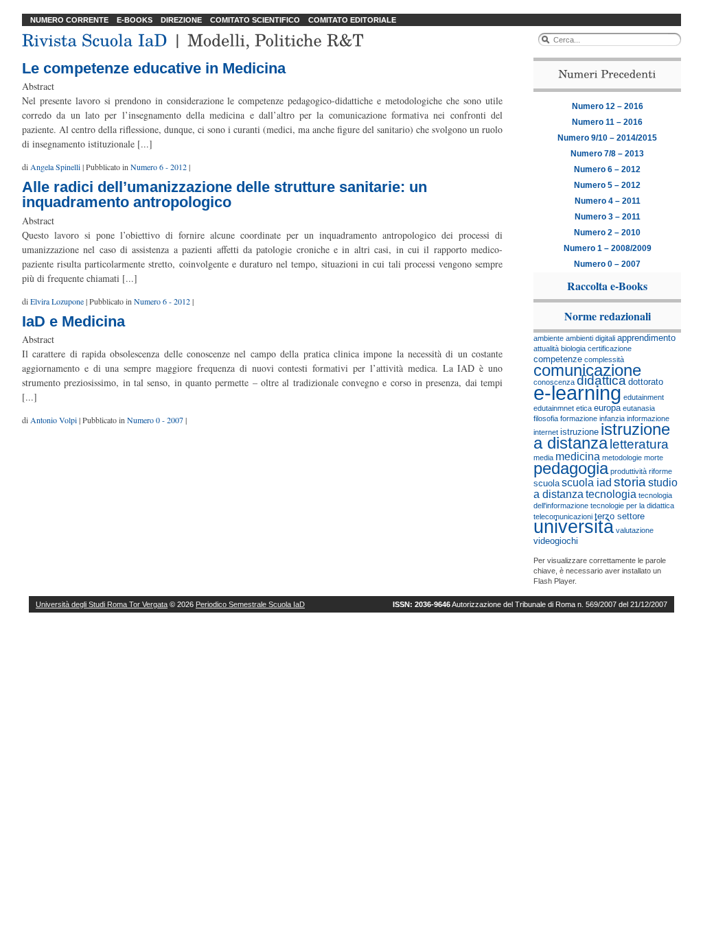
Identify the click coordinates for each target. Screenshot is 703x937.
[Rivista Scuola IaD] (95, 38)
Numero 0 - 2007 (155, 419)
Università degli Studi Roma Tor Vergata (102, 604)
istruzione (579, 432)
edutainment (643, 397)
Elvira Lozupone (57, 301)
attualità (546, 348)
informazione (648, 418)
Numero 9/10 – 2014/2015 (607, 138)
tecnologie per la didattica (632, 505)
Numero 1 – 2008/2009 (608, 248)
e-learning (577, 392)
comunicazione (587, 370)
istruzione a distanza (601, 436)
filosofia (545, 418)
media (543, 457)
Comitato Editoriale (352, 20)
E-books (134, 20)
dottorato (645, 382)
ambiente (548, 338)
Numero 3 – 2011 (608, 217)
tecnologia (611, 494)
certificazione (610, 348)
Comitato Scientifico (255, 20)
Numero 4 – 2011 (608, 201)
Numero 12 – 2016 (607, 106)
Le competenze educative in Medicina (154, 68)
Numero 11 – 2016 (607, 122)
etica (584, 408)
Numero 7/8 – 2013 (607, 153)
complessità (604, 359)
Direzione (181, 20)
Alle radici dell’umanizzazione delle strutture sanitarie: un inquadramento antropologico (224, 194)
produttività (628, 471)
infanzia (612, 418)
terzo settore (620, 516)
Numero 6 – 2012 (607, 169)
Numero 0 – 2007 (607, 264)
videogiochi (555, 541)
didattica (601, 380)
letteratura (639, 444)
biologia (573, 348)
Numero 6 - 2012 (158, 166)
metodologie (622, 457)
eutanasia (639, 408)
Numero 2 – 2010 (607, 232)
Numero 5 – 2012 (607, 185)
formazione (578, 418)
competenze (557, 359)
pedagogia (570, 468)
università (573, 527)
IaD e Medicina (73, 321)
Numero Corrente (69, 20)
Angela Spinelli (55, 166)
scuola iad (587, 482)
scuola (546, 483)
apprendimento (646, 338)
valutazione (635, 530)
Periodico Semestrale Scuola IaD (250, 604)
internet (545, 432)
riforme (660, 471)
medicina (577, 456)
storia (630, 482)
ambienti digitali (590, 338)
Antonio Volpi (53, 419)
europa (607, 408)
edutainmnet (553, 408)
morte (653, 457)
